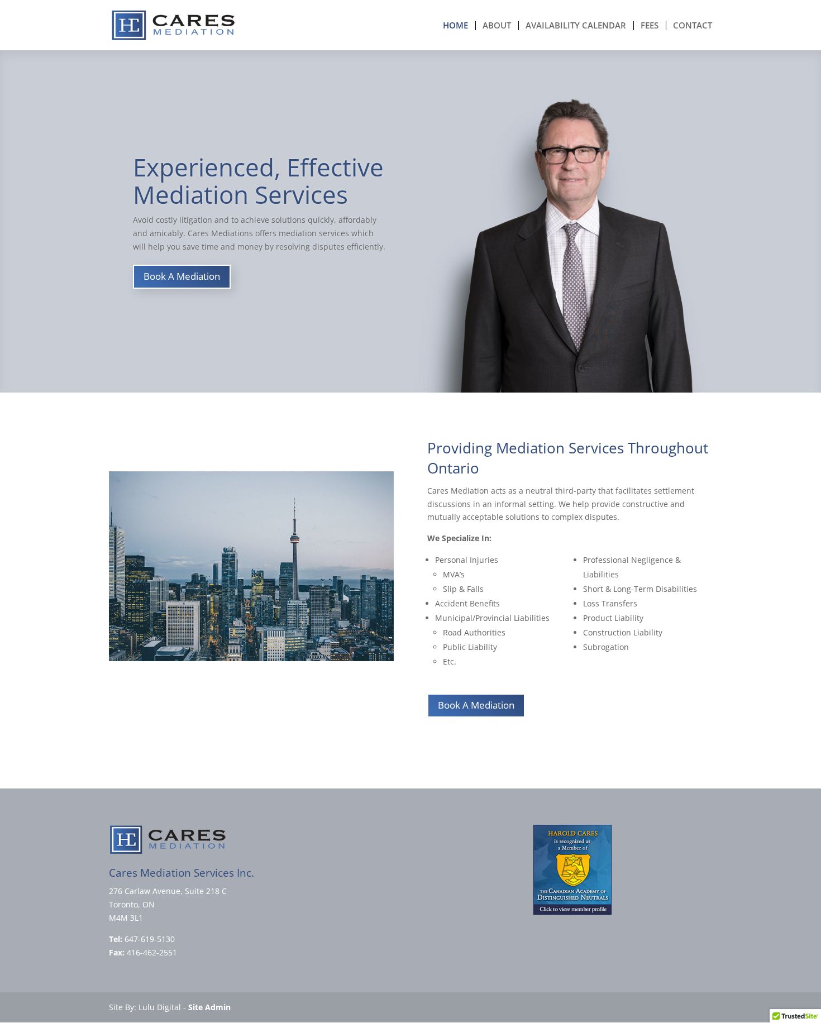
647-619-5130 (150, 939)
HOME (455, 26)
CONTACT (692, 26)
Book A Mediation (182, 276)
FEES (649, 26)
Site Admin (209, 1007)
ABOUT (497, 26)
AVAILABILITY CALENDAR (576, 26)
